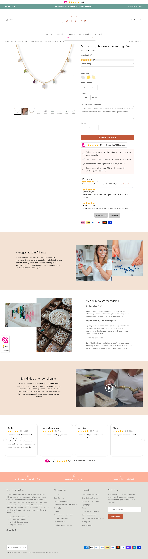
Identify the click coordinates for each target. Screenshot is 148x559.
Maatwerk (98, 34)
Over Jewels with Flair (91, 494)
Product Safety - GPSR (63, 525)
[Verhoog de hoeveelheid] (95, 127)
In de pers (86, 522)
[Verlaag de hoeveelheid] (83, 127)
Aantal (83, 123)
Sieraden (49, 34)
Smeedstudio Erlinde (90, 501)
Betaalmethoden (60, 501)
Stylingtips (86, 505)
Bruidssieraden (84, 34)
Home (7, 41)
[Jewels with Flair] (74, 20)
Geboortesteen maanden (91, 104)
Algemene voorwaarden (63, 515)
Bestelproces (59, 498)
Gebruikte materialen (90, 511)
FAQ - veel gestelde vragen (93, 518)
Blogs (84, 508)
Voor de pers (87, 525)
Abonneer (115, 516)
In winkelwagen (107, 137)
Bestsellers (61, 34)
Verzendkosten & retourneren (65, 505)
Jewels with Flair (16, 552)
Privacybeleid (59, 522)
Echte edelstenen (89, 515)
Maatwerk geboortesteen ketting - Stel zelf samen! (47, 41)
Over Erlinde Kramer (90, 498)
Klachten (57, 511)
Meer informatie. (125, 184)
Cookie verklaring (61, 518)
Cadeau (72, 34)
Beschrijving (86, 64)
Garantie (57, 508)
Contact (57, 494)
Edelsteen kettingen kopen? (20, 41)
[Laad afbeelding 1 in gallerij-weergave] (45, 75)
